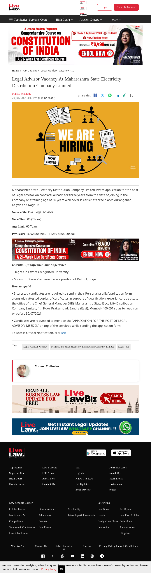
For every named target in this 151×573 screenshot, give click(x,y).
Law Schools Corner (21, 502)
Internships (103, 527)
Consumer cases (118, 467)
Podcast (113, 489)
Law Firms (104, 502)
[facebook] (95, 95)
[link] (124, 95)
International (116, 478)
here (63, 332)
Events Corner (17, 484)
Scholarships (74, 509)
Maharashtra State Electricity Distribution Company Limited (82, 346)
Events (101, 515)
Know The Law (84, 478)
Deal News (103, 509)
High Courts (63, 19)
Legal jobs (123, 346)
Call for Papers (17, 509)
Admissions (45, 515)
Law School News (18, 533)
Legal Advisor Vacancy (35, 346)
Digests (94, 19)
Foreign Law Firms (108, 521)
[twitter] (102, 95)
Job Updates (30, 70)
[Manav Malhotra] (23, 371)
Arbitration (48, 478)
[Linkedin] (117, 95)
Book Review (83, 489)
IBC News (48, 473)
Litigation (125, 533)
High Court (15, 478)
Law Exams (45, 527)
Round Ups (115, 473)
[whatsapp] (110, 95)
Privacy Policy (49, 569)
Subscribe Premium (126, 7)
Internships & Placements (81, 515)
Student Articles (47, 509)
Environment (116, 484)
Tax (78, 467)
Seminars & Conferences (22, 527)
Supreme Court (38, 19)
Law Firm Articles (129, 515)
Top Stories (20, 19)
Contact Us (48, 484)
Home (15, 70)
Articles (84, 19)
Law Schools (49, 467)
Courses (43, 521)
